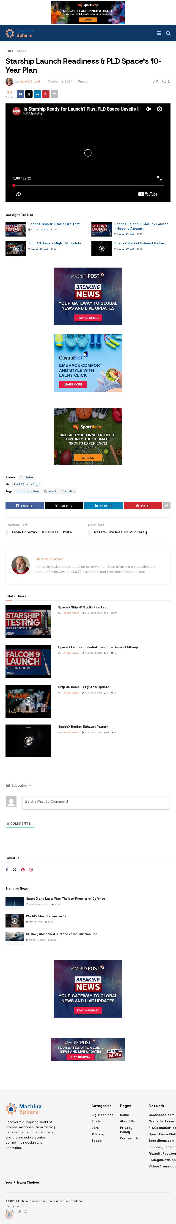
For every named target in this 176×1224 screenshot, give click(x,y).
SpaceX (50, 491)
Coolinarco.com (161, 1115)
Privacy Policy (126, 1130)
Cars (95, 1128)
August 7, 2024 (36, 940)
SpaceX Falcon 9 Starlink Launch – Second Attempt (141, 226)
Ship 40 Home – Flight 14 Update (54, 243)
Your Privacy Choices (23, 1182)
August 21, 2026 (39, 229)
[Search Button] (168, 33)
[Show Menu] (159, 33)
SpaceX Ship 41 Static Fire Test (54, 224)
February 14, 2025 (38, 904)
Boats (96, 1121)
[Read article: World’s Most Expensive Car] (15, 920)
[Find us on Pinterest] (23, 870)
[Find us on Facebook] (7, 870)
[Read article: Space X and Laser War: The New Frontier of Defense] (15, 903)
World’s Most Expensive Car (47, 916)
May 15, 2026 (35, 922)
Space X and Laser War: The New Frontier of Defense (65, 899)
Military (97, 1134)
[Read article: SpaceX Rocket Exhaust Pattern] (101, 248)
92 (54, 248)
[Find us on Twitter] (14, 870)
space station (28, 491)
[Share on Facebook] (20, 94)
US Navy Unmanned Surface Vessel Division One (61, 934)
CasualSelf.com (161, 1121)
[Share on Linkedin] (37, 94)
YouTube (26, 477)
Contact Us (129, 1138)
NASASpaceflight (27, 484)
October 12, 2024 (60, 81)
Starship (68, 491)
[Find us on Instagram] (31, 870)
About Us (127, 1121)
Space (21, 51)
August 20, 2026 (125, 248)
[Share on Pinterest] (46, 94)
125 (55, 229)
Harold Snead (30, 81)
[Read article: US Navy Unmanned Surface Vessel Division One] (15, 938)
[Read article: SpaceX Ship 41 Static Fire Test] (16, 229)
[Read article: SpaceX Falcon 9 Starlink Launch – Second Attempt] (101, 229)
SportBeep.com (161, 1140)
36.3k (53, 940)
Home (10, 51)
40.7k (50, 922)
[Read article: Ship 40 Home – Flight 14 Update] (16, 248)
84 (140, 233)
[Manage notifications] (9, 1215)
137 (141, 248)
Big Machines (102, 1115)
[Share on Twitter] (29, 94)
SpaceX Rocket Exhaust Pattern (140, 243)
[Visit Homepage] (20, 33)
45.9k (57, 904)
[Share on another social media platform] (54, 94)
